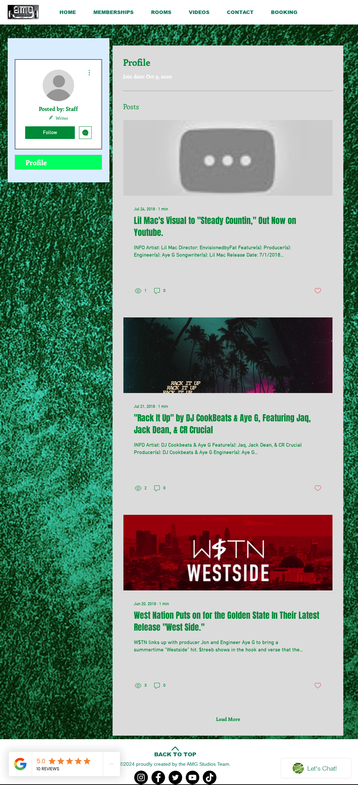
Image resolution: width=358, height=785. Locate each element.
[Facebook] (158, 777)
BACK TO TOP (175, 754)
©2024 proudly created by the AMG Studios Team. (175, 764)
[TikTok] (209, 777)
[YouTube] (192, 777)
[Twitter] (175, 777)
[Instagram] (141, 777)
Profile (36, 162)
